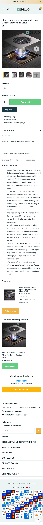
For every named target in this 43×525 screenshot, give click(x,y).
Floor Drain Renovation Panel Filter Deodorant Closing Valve (14, 354)
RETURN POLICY (10, 469)
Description (8, 130)
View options (10, 366)
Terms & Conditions (11, 447)
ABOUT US (7, 453)
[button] (2, 1)
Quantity (5, 83)
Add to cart (25, 102)
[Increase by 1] (7, 100)
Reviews (6, 281)
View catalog (3, 9)
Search (5, 437)
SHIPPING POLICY (10, 474)
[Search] (8, 9)
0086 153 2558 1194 (13, 411)
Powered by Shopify (27, 483)
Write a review (10, 311)
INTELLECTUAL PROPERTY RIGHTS (19, 442)
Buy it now (9, 110)
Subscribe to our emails (11, 426)
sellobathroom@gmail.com (16, 415)
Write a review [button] (21, 389)
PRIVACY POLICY (10, 463)
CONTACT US (8, 458)
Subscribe (38, 431)
